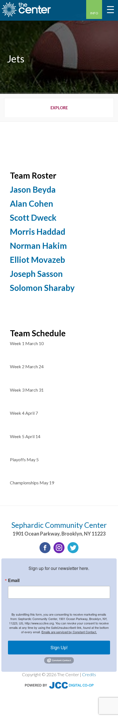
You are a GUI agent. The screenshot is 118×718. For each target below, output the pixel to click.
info (94, 13)
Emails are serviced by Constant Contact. (69, 632)
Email (13, 580)
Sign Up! (59, 647)
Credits (89, 674)
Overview (59, 107)
